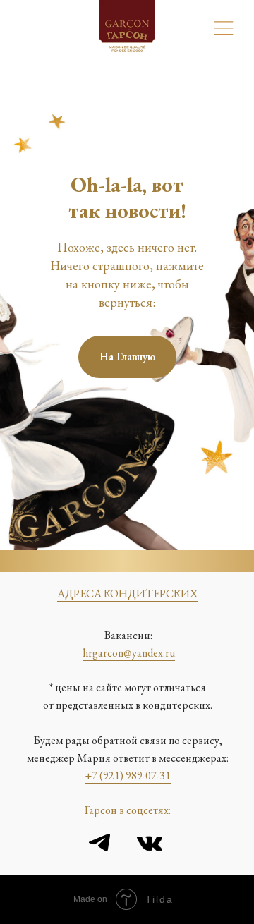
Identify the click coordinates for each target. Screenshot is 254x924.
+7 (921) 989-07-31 (128, 775)
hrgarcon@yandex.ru (129, 652)
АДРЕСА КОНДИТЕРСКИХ (127, 593)
